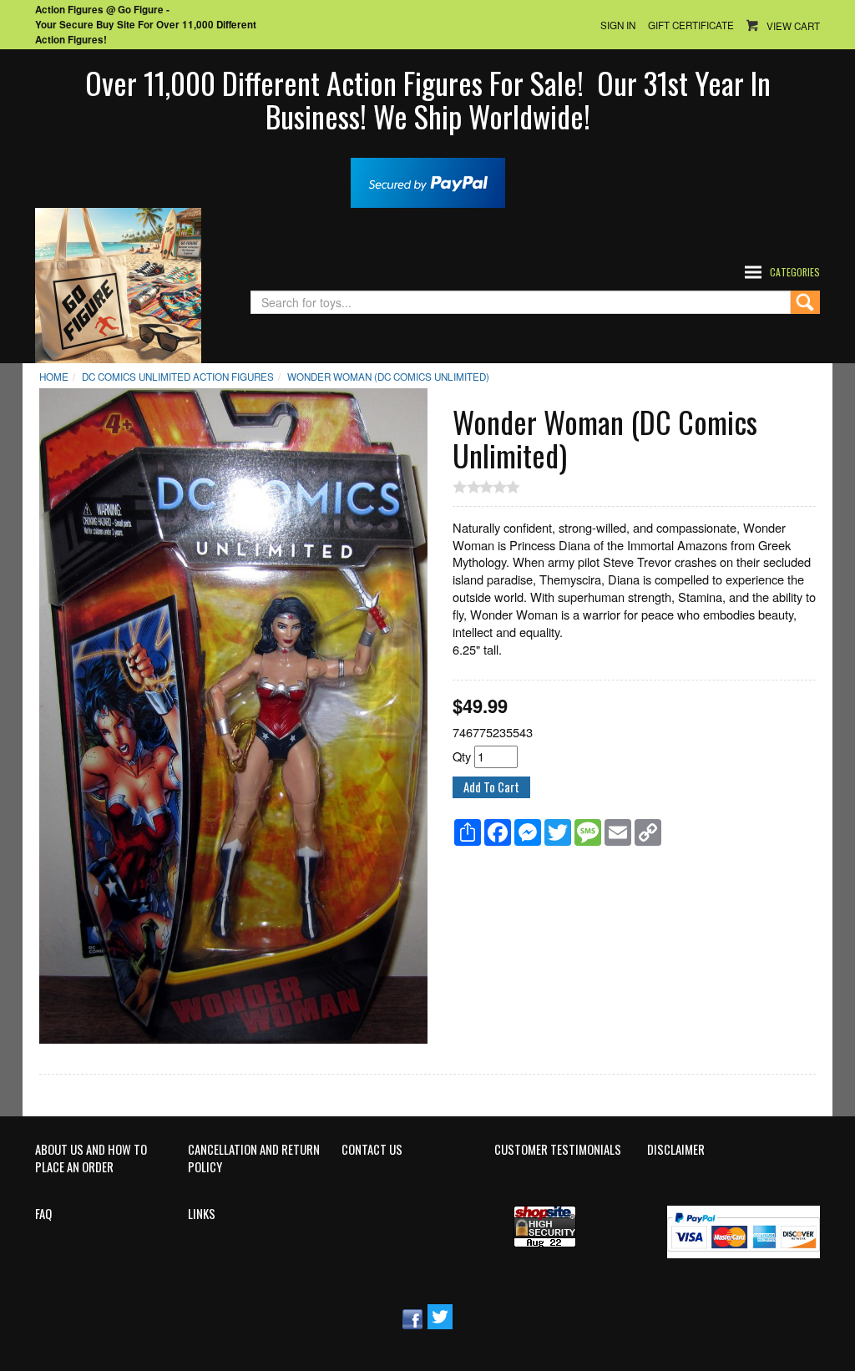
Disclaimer (676, 1149)
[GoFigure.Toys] (118, 283)
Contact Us (371, 1149)
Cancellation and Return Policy (254, 1158)
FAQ (43, 1214)
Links (201, 1214)
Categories (795, 272)
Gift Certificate (691, 25)
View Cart (793, 26)
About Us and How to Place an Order (91, 1158)
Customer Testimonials (557, 1149)
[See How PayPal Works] (428, 181)
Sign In (617, 25)
